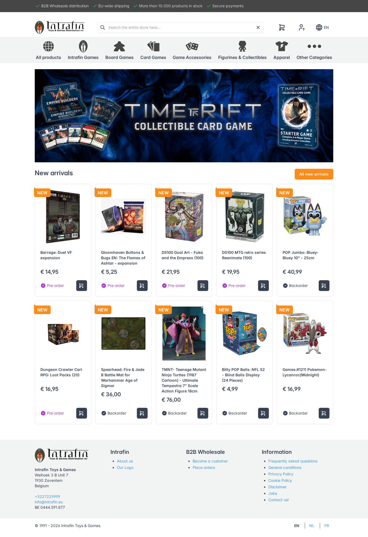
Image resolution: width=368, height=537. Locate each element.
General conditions (284, 467)
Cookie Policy (280, 480)
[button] (83, 50)
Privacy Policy (280, 474)
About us (125, 461)
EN (326, 27)
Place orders (204, 467)
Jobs (272, 493)
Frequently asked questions (292, 461)
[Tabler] (59, 27)
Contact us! (278, 499)
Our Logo (125, 467)
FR (326, 525)
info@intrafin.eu (49, 502)
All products (48, 57)
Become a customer (210, 461)
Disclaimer (277, 487)
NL (311, 525)
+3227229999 (47, 496)
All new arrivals (314, 174)
